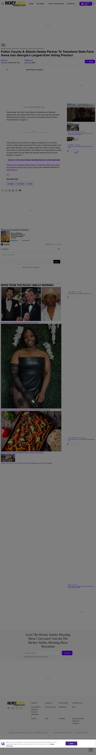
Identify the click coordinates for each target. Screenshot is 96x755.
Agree (71, 743)
